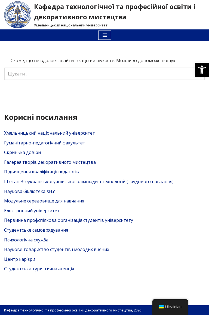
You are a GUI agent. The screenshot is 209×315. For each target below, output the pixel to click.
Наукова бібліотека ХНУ (29, 191)
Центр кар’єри (19, 259)
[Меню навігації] (104, 35)
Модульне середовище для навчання (44, 201)
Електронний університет (32, 211)
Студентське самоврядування (36, 230)
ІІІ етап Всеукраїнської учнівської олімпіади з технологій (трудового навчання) (89, 181)
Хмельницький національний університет (49, 133)
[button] (202, 70)
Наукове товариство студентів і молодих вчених (56, 249)
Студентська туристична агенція (39, 269)
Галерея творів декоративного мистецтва (50, 162)
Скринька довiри (22, 152)
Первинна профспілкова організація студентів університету (68, 220)
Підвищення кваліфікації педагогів (41, 172)
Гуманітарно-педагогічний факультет (44, 143)
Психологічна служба (26, 240)
